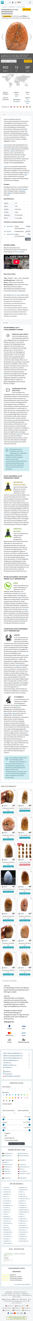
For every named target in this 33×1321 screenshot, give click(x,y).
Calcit (27, 94)
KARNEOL (7, 1216)
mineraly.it (17, 1308)
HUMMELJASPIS (24, 1212)
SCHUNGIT (7, 1234)
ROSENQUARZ (8, 1232)
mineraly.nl (7, 1310)
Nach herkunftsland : (23, 1110)
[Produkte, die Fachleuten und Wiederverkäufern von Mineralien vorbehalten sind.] (30, 859)
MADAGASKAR (25, 1166)
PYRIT (6, 1225)
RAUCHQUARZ (24, 1227)
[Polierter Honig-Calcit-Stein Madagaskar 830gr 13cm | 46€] (24, 877)
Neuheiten (6, 1071)
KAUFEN (26, 9)
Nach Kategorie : (6, 1086)
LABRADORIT (8, 1218)
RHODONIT (7, 1229)
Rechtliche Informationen (20, 1291)
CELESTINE (7, 1200)
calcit (5, 805)
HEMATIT (7, 1212)
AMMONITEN (23, 1189)
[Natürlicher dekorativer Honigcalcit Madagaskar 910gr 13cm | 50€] (8, 904)
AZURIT (22, 1194)
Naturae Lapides (19, 251)
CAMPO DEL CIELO (24, 1198)
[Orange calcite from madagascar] (14, 106)
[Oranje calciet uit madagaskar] (24, 106)
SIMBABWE (23, 1178)
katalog (5, 6)
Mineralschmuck (9, 1065)
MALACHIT (7, 1221)
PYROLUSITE (23, 1225)
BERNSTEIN (23, 1196)
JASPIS (22, 1214)
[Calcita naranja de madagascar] (21, 106)
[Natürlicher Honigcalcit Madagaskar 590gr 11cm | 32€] (8, 850)
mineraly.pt (17, 1310)
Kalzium (9, 231)
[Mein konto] (12, 2)
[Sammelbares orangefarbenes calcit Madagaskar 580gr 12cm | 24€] (24, 904)
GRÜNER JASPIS (24, 1209)
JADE (6, 1214)
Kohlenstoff (10, 234)
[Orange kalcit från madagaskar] (30, 106)
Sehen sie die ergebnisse (16, 1143)
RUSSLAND (23, 1171)
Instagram (24, 1299)
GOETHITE (7, 1209)
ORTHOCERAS (8, 1223)
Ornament (12, 6)
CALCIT (6, 1198)
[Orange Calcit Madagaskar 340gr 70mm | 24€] (8, 823)
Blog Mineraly (7, 1299)
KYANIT (22, 1216)
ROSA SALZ (23, 1229)
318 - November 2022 (27, 101)
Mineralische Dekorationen (13, 1055)
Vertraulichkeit (8, 1293)
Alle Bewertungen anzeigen (22, 1284)
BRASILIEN (8, 1155)
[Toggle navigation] (30, 2)
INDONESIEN (8, 1164)
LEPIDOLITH (23, 1218)
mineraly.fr (10, 1305)
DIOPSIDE (22, 1200)
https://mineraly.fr (17, 1302)
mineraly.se (27, 1310)
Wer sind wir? (16, 1293)
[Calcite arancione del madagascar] (18, 106)
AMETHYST (7, 1189)
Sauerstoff (10, 226)
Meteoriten (7, 1067)
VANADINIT (7, 1241)
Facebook (16, 1299)
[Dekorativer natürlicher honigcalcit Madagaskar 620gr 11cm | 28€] (8, 931)
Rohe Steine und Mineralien (12, 1053)
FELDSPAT (22, 1205)
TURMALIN (22, 1238)
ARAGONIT (7, 1194)
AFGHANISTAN (8, 1153)
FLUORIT (7, 1207)
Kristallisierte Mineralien (12, 1058)
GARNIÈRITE (23, 1207)
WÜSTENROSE (23, 1241)
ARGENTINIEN (24, 1153)
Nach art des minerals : (9, 1110)
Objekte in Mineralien (11, 1060)
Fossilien (7, 1062)
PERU (22, 1169)
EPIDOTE (22, 1203)
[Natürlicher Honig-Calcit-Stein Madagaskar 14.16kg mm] (24, 850)
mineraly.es (27, 1308)
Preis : (4, 1117)
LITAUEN (23, 1164)
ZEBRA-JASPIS (8, 1243)
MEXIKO (7, 1169)
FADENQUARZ (8, 1205)
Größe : (5, 1128)
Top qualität (7, 1074)
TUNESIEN (7, 1173)
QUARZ (6, 1227)
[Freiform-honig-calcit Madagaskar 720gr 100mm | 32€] (8, 796)
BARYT (6, 1196)
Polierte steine (20, 6)
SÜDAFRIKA (7, 1178)
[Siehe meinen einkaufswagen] (15, 2)
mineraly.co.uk (21, 1305)
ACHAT (6, 1187)
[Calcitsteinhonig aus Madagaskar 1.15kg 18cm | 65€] (24, 796)
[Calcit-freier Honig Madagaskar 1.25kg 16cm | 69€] (24, 823)
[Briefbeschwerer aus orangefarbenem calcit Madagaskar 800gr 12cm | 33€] (24, 931)
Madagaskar (16, 101)
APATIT (21, 1192)
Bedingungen (9, 1291)
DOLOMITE (7, 1203)
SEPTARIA (22, 1234)
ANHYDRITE (7, 1192)
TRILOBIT (7, 1238)
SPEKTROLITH (8, 1236)
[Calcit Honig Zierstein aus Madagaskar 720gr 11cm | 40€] (24, 958)
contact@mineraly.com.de (20, 1301)
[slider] (3, 1119)
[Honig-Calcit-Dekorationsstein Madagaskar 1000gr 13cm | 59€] (8, 958)
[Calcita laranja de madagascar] (27, 106)
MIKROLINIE (23, 1221)
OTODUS (22, 1223)
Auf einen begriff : (7, 1104)
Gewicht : (5, 1122)
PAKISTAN (7, 1171)
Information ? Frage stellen (8, 61)
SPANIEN (23, 1160)
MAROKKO (8, 1166)
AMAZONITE (23, 1187)
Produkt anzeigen (8, 812)
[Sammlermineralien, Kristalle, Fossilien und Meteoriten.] (2, 2)
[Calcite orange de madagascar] (11, 106)
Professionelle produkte (12, 1076)
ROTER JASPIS (23, 1232)
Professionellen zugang (14, 1295)
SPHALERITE (23, 1236)
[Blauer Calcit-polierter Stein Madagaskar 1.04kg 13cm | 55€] (8, 877)
